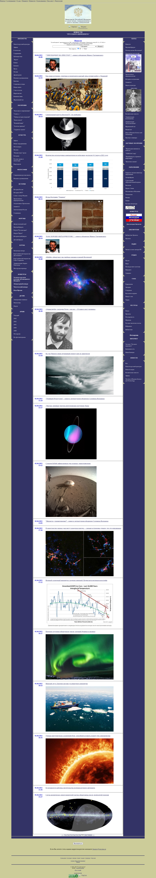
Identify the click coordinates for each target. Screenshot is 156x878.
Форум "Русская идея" (20, 230)
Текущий (16, 315)
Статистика (87, 858)
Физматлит (128, 129)
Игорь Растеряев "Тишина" (55, 197)
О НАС (134, 278)
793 (71, 835)
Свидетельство (75, 42)
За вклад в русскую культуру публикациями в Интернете (22, 279)
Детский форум (18, 239)
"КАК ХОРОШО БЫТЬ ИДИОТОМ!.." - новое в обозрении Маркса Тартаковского (76, 236)
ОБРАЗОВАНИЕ (134, 167)
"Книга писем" (18, 120)
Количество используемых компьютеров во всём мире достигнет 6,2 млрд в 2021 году (77, 155)
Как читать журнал (131, 293)
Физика (127, 197)
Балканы (16, 66)
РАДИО (134, 244)
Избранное (128, 326)
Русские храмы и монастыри (19, 159)
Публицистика (18, 56)
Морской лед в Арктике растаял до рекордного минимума (67, 684)
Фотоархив (17, 334)
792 (68, 835)
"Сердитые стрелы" (19, 129)
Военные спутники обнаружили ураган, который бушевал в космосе (70, 631)
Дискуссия (58, 1)
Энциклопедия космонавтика (129, 117)
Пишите (25, 1)
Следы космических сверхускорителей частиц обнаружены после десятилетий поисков (77, 795)
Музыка (16, 150)
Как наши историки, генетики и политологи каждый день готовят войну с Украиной (77, 76)
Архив (78, 858)
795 (76, 835)
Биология (128, 185)
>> (94, 835)
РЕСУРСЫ (133, 305)
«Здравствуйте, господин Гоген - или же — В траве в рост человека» (71, 309)
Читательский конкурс (21, 287)
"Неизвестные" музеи (20, 153)
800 (91, 835)
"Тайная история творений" (22, 117)
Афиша (16, 47)
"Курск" (16, 59)
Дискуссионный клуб (20, 224)
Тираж (127, 300)
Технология (128, 194)
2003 (15, 318)
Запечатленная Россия (20, 209)
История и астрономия (132, 79)
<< (62, 835)
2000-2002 (134, 88)
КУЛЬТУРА (22, 135)
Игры (127, 263)
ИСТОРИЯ (22, 184)
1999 (15, 331)
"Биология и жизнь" (131, 161)
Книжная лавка (18, 96)
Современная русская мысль (22, 175)
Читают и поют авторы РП (133, 249)
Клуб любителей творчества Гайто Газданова (22, 259)
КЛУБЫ (22, 245)
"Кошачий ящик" (18, 123)
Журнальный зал (18, 100)
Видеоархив (17, 164)
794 (73, 835)
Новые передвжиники (20, 143)
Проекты (128, 314)
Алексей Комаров (80, 868)
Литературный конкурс (21, 284)
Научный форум (18, 227)
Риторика (16, 156)
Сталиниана (17, 213)
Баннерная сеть (130, 349)
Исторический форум (20, 236)
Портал (2, 1)
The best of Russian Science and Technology (133, 380)
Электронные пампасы (20, 299)
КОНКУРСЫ (22, 274)
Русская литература (131, 203)
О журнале (128, 290)
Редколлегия (129, 284)
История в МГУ (18, 192)
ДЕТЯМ (22, 296)
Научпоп (128, 238)
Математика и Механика (132, 191)
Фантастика (17, 303)
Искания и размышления (21, 78)
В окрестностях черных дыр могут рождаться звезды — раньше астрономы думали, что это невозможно (83, 528)
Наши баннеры (129, 352)
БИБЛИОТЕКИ (134, 229)
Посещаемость (129, 317)
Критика (16, 81)
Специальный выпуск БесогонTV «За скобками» (63, 115)
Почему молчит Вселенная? (133, 50)
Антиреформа (129, 177)
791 (65, 835)
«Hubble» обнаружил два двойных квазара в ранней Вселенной (69, 257)
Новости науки (129, 369)
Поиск (127, 311)
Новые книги (17, 87)
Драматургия (17, 75)
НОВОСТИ (134, 358)
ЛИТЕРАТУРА (22, 38)
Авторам (128, 287)
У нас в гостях (18, 90)
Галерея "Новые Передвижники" (78, 860)
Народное (128, 270)
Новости (32, 1)
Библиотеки (128, 329)
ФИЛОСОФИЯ (22, 169)
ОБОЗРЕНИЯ (22, 105)
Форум (16, 306)
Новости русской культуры (22, 44)
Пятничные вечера (19, 251)
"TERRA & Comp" (130, 153)
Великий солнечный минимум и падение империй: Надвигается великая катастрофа (76, 580)
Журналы (128, 320)
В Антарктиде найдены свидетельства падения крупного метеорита (70, 788)
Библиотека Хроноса (131, 235)
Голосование (41, 1)
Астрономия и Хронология (22, 203)
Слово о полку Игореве (20, 195)
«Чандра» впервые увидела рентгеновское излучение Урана (67, 406)
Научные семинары (131, 138)
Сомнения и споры (19, 84)
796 (79, 835)
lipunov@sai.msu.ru (99, 849)
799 (88, 835)
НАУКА (133, 38)
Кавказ (16, 62)
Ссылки (82, 858)
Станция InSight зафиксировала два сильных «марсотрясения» (68, 463)
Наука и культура (130, 85)
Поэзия (16, 72)
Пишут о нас (129, 296)
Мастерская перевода (20, 268)
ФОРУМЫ (22, 218)
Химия (127, 200)
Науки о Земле (129, 188)
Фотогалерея (17, 147)
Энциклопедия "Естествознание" (130, 122)
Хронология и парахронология (18, 199)
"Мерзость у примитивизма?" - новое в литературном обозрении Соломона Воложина (77, 521)
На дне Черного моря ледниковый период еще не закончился (68, 354)
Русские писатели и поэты (133, 323)
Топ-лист (50, 1)
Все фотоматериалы (20, 337)
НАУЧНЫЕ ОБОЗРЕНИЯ (134, 143)
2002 (15, 321)
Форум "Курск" (18, 233)
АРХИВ (22, 311)
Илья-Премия (18, 290)
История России (18, 189)
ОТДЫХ (134, 255)
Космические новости (131, 114)
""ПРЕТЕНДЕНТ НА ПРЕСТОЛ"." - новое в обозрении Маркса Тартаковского (74, 55)
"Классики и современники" (22, 111)
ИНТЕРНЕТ (134, 339)
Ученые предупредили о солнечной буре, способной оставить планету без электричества (78, 736)
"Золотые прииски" (19, 126)
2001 (15, 324)
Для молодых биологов (134, 224)
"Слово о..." (17, 114)
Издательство (18, 93)
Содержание (10, 1)
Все (126, 363)
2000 (15, 327)
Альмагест (17, 206)
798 (85, 835)
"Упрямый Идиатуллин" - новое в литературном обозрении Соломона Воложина (75, 399)
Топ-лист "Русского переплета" (131, 345)
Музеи (127, 260)
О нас (19, 1)
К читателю (17, 50)
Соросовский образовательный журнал (133, 181)
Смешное (128, 273)
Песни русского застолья (132, 266)
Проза (15, 69)
